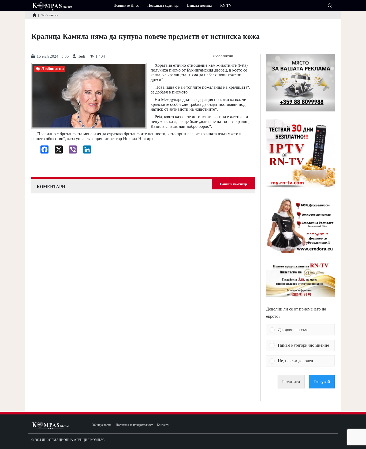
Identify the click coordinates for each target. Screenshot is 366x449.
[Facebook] (42, 150)
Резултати (291, 381)
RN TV (225, 5)
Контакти (163, 425)
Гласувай (321, 381)
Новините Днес (126, 5)
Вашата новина (199, 5)
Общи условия (101, 425)
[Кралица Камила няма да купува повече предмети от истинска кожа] (89, 96)
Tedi (81, 56)
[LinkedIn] (85, 150)
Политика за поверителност (134, 425)
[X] (57, 150)
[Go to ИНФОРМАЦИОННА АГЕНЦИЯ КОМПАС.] (34, 15)
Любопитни (223, 56)
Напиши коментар (233, 184)
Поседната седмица (162, 5)
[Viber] (71, 150)
